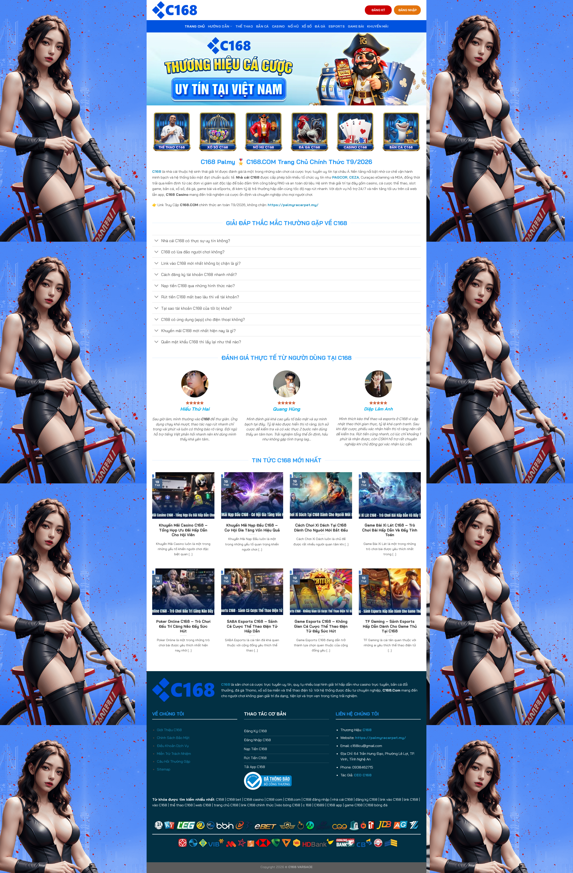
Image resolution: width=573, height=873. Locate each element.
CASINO (278, 26)
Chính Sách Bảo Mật (173, 737)
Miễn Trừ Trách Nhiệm (174, 753)
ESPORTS (337, 26)
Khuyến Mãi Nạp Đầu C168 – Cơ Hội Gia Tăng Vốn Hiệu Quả (252, 527)
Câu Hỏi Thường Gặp (173, 761)
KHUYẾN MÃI (377, 26)
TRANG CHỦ (195, 26)
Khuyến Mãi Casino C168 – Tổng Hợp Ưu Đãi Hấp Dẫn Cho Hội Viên (183, 530)
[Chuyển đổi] (156, 241)
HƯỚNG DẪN (218, 26)
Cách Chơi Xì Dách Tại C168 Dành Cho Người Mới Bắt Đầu (321, 527)
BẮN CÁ (262, 26)
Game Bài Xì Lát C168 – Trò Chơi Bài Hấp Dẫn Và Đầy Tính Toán (389, 530)
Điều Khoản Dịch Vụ (173, 745)
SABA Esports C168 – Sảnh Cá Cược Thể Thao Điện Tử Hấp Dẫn (252, 626)
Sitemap (163, 769)
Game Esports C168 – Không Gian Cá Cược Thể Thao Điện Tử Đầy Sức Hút (321, 626)
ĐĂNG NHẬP (407, 10)
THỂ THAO (244, 26)
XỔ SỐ (307, 26)
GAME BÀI (356, 26)
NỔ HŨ (293, 26)
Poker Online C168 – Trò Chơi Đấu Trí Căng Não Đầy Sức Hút (183, 626)
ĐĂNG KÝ (378, 10)
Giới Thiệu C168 (169, 730)
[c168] (174, 10)
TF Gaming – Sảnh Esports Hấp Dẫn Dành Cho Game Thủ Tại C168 (390, 626)
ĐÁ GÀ (320, 26)
